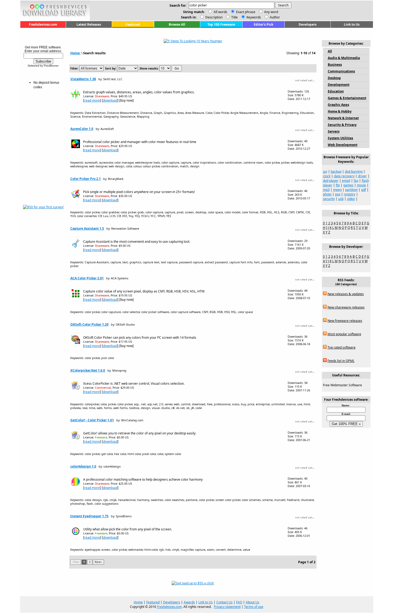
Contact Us (224, 602)
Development (338, 84)
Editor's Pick (263, 24)
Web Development (342, 144)
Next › (98, 562)
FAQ (239, 602)
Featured (133, 24)
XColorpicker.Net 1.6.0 (87, 370)
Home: (75, 53)
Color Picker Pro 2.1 (85, 178)
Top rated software (342, 347)
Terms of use (253, 606)
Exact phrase (245, 12)
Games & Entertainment (347, 98)
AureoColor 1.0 (81, 128)
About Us (252, 602)
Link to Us (352, 24)
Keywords (253, 17)
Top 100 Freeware (221, 24)
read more (92, 100)
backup (336, 171)
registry (349, 194)
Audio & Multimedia (344, 58)
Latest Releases (88, 24)
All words (220, 12)
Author (274, 17)
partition (351, 189)
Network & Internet (343, 118)
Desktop (334, 78)
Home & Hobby (340, 111)
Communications (341, 71)
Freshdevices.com (43, 24)
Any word (271, 12)
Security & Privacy (342, 124)
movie (361, 185)
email (346, 180)
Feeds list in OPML (341, 360)
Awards (189, 602)
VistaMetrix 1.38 (83, 79)
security (329, 198)
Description (213, 17)
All (330, 51)
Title (234, 17)
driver (362, 176)
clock (326, 176)
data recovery (344, 176)
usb (341, 198)
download (110, 100)
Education (336, 91)
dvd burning (354, 171)
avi (325, 171)
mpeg (337, 189)
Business (335, 64)
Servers (334, 131)
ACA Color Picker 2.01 (87, 278)
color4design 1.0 (83, 466)
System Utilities (340, 138)
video (351, 198)
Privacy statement (227, 606)
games (348, 185)
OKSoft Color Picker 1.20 (89, 324)
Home (138, 602)
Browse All (177, 24)
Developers (308, 24)
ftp (338, 185)
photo (327, 194)
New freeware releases (345, 320)
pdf (363, 189)
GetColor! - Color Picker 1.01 (92, 420)
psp (337, 194)
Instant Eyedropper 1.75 (89, 516)
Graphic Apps (338, 104)
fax (356, 180)
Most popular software (344, 334)
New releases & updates (346, 294)
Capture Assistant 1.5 (87, 228)
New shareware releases (346, 307)
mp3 (326, 189)
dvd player (330, 180)
